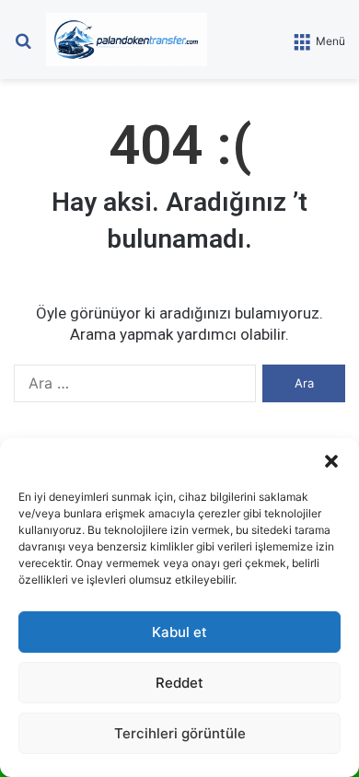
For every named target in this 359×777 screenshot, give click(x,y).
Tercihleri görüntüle (180, 733)
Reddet (179, 682)
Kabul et (179, 632)
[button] (331, 461)
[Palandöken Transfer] (126, 39)
